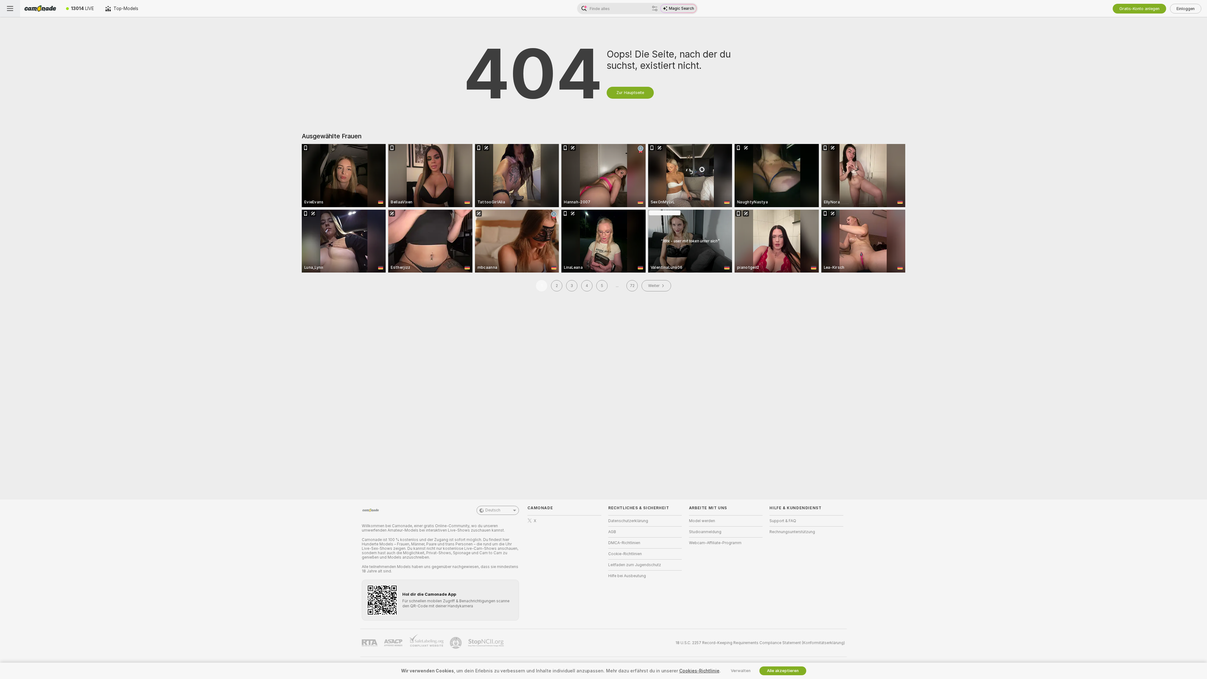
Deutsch (492, 510)
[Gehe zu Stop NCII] (486, 643)
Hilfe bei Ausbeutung (627, 576)
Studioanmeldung (705, 532)
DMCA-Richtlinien (624, 543)
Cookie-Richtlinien (625, 554)
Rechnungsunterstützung (792, 532)
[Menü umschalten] (10, 8)
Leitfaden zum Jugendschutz (634, 565)
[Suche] (654, 8)
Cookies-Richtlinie (699, 670)
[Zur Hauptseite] (40, 8)
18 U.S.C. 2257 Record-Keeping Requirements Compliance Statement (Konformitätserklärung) (760, 643)
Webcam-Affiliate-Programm (715, 543)
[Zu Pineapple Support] (456, 643)
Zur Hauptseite (630, 92)
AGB (612, 532)
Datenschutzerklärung (628, 521)
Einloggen (1186, 8)
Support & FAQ (782, 521)
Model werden (702, 521)
